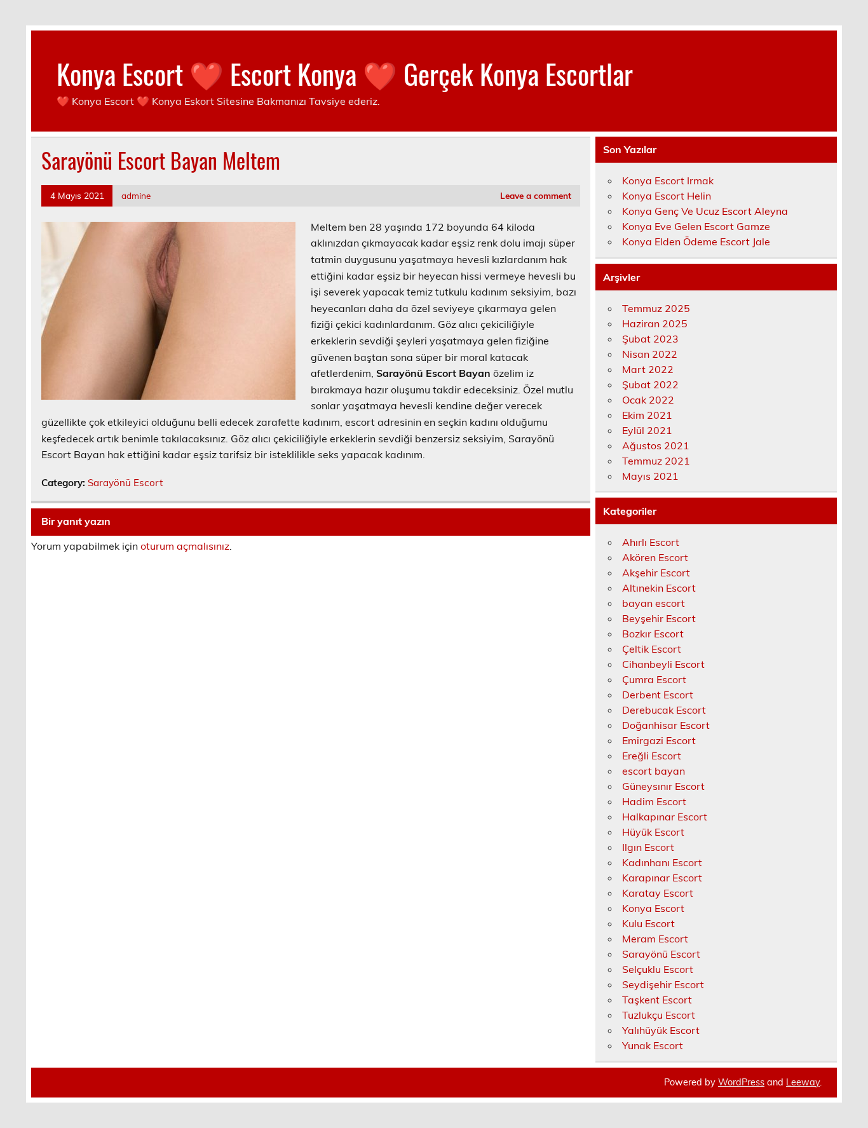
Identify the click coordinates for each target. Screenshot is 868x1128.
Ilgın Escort (648, 847)
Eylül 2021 (647, 430)
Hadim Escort (654, 801)
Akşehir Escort (656, 572)
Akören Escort (655, 557)
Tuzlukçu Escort (658, 1015)
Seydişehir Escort (663, 984)
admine (136, 195)
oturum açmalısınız (184, 546)
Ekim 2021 (647, 415)
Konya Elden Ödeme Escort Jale (696, 241)
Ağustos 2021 (655, 445)
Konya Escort (653, 908)
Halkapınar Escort (664, 816)
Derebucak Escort (664, 709)
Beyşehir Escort (659, 618)
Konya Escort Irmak (668, 180)
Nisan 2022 (649, 354)
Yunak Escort (652, 1045)
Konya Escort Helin (666, 195)
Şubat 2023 (650, 338)
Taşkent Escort (657, 999)
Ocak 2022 (648, 399)
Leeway (803, 1082)
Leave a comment (535, 195)
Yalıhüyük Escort (661, 1030)
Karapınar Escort (662, 877)
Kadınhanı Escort (662, 862)
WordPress (741, 1082)
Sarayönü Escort (125, 483)
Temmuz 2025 (656, 308)
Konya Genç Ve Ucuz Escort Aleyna (705, 211)
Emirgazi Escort (659, 740)
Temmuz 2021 (656, 460)
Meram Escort (655, 938)
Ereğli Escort (651, 755)
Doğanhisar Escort (666, 725)
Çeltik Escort (651, 648)
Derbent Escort (657, 694)
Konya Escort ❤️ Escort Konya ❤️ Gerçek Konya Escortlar (345, 73)
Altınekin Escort (659, 587)
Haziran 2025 (655, 323)
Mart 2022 (648, 369)
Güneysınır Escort (663, 786)
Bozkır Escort (653, 633)
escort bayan (653, 770)
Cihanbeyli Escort (663, 664)
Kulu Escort (648, 923)
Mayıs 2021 (650, 476)
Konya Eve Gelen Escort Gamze (696, 226)
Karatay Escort (657, 893)
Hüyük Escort (653, 832)
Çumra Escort (654, 679)
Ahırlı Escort (650, 542)
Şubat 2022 (650, 384)
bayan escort (653, 603)
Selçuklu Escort (657, 969)
